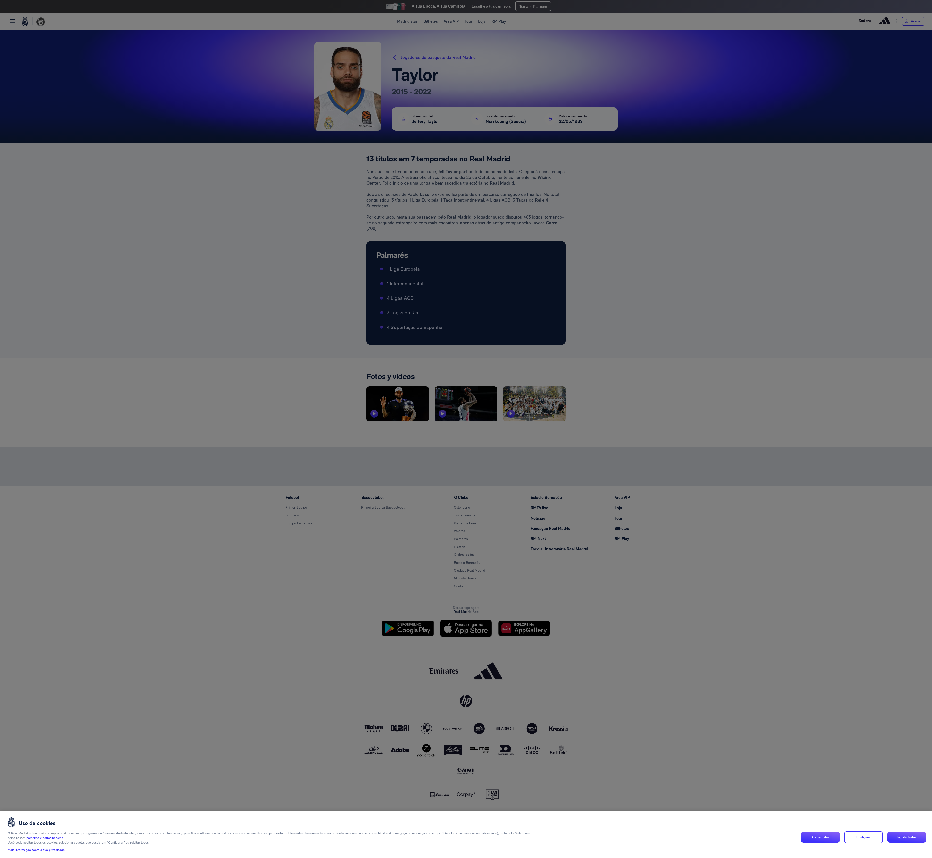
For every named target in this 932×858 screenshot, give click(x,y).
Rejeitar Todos (906, 837)
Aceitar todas (820, 837)
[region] (466, 834)
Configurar (863, 837)
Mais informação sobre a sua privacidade (36, 850)
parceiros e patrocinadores (44, 838)
